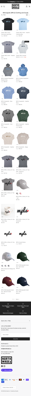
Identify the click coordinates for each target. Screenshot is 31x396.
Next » (17, 299)
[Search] (4, 6)
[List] (29, 15)
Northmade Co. (7, 391)
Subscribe (15, 338)
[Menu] (1, 6)
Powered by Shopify (14, 391)
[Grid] (27, 15)
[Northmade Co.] (15, 6)
